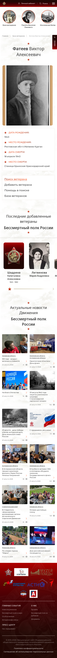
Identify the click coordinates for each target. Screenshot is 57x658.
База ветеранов (19, 36)
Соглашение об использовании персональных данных (28, 652)
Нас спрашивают (8, 629)
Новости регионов (9, 609)
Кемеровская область (37, 466)
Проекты (34, 609)
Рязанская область (8, 548)
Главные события (11, 605)
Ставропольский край (10, 507)
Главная (5, 36)
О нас (34, 605)
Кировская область (9, 356)
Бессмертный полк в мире (12, 613)
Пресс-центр (8, 625)
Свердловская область (38, 548)
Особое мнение (8, 616)
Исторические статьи (10, 620)
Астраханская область (10, 466)
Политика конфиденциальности (28, 648)
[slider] (10, 289)
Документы (35, 619)
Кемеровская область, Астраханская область (37, 357)
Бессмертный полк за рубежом (39, 614)
